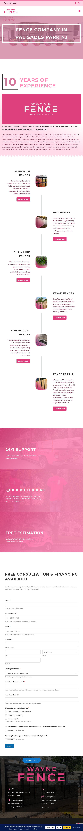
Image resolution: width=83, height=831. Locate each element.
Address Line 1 (9, 647)
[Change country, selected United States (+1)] (7, 618)
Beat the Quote (13, 719)
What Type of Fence (13, 669)
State (44, 656)
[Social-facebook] (75, 3)
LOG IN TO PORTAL (31, 760)
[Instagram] (78, 3)
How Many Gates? (12, 695)
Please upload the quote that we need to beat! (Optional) (26, 736)
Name (7, 600)
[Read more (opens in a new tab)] (10, 3)
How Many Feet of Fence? (15, 682)
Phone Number (11, 613)
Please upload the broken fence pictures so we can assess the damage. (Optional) (35, 726)
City (6, 656)
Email (7, 626)
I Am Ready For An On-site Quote (19, 711)
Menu (79, 10)
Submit (9, 746)
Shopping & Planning (15, 715)
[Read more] (41, 184)
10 (10, 82)
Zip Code (8, 664)
